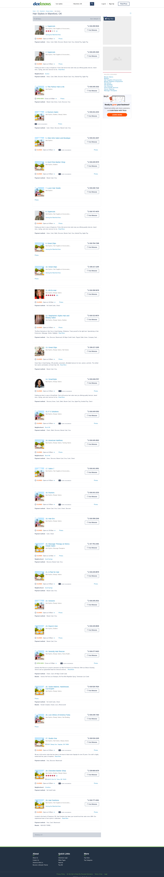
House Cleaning (109, 89)
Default (96, 19)
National (60, 862)
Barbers (55, 114)
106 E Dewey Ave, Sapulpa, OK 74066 (58, 744)
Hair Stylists (49, 28)
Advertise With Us (38, 862)
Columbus (48, 787)
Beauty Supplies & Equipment (113, 81)
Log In (104, 4)
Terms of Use (98, 874)
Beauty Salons (49, 11)
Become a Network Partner (40, 865)
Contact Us (36, 860)
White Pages (62, 860)
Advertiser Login (63, 858)
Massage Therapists (59, 548)
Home (34, 11)
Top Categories (88, 860)
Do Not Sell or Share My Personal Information (80, 874)
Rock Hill (47, 427)
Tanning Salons (66, 443)
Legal (105, 874)
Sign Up (111, 4)
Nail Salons (65, 350)
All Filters (38, 19)
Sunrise (47, 73)
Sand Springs (49, 559)
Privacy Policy (61, 874)
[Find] (92, 4)
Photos (61, 38)
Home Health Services (68, 654)
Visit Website (92, 30)
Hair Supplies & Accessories (61, 28)
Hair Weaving (108, 86)
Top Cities (87, 858)
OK (38, 11)
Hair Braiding (66, 717)
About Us (35, 858)
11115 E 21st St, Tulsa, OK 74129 (56, 779)
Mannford (42, 11)
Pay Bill (60, 865)
